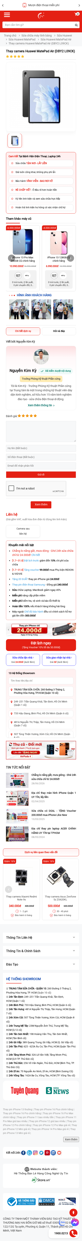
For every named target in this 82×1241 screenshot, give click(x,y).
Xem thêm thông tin (40, 405)
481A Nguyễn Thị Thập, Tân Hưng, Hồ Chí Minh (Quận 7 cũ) (39, 724)
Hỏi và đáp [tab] (59, 331)
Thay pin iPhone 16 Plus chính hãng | (54, 1109)
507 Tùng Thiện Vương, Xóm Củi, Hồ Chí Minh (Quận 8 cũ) (42, 736)
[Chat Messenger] (74, 1222)
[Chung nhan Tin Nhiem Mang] (67, 1202)
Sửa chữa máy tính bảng (36, 35)
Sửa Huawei (64, 35)
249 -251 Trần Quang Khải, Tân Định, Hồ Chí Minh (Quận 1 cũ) (40, 703)
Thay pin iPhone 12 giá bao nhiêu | (48, 1121)
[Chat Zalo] (62, 1222)
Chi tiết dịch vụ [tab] (23, 331)
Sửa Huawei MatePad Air (56, 39)
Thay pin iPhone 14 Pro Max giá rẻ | (50, 1129)
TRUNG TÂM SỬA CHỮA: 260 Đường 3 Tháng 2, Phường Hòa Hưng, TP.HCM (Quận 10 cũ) (39, 691)
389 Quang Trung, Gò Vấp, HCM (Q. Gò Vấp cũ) (41, 1042)
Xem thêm (71, 1139)
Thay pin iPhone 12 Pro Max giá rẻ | (52, 1125)
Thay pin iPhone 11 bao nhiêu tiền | (36, 1117)
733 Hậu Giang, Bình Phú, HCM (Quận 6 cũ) (40, 1005)
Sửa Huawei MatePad (22, 39)
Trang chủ (10, 35)
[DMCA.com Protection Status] (46, 1202)
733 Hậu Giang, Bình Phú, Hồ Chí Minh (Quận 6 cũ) (41, 713)
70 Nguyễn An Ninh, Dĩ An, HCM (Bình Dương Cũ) (41, 1071)
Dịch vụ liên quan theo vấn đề (41, 852)
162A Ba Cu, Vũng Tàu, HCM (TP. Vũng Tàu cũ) (42, 1075)
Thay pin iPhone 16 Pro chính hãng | (23, 1113)
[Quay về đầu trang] (73, 1213)
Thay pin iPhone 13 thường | (18, 1109)
